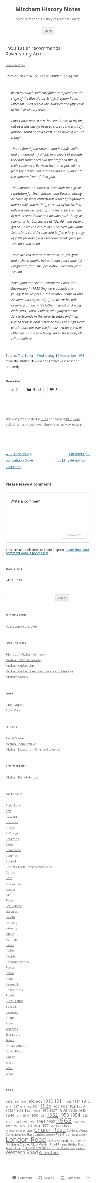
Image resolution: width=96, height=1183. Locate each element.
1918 (22, 1106)
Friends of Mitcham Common (26, 654)
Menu (48, 30)
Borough (12, 822)
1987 (52, 1125)
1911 (59, 1101)
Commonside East (20, 1134)
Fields (10, 900)
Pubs (44, 419)
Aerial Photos (15, 738)
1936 (44, 1110)
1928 (64, 1106)
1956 (8, 1122)
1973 (29, 1126)
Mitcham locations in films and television (34, 749)
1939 (72, 1110)
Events (10, 889)
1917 (15, 1106)
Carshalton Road (16, 1130)
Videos (10, 1057)
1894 (16, 1101)
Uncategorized (16, 1046)
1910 (48, 1101)
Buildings (12, 833)
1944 (10, 1115)
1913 (68, 1101)
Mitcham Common (73, 1140)
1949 (25, 1116)
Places (10, 967)
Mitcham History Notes (48, 9)
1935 (37, 1111)
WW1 (9, 1068)
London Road (26, 1139)
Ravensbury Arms (47, 424)
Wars (9, 1062)
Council (11, 861)
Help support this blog (21, 626)
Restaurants (14, 990)
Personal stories (17, 962)
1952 (52, 1115)
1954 (75, 1115)
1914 (76, 1101)
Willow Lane (49, 1152)
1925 (45, 1105)
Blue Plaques (15, 705)
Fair (8, 895)
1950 (34, 1115)
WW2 (9, 1073)
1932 (9, 1110)
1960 (31, 1121)
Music (10, 934)
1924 (36, 1106)
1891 (9, 1102)
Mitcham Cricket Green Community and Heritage (39, 671)
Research (12, 984)
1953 (64, 1115)
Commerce (13, 850)
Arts (8, 811)
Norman (11, 939)
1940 (82, 1110)
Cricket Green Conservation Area (29, 867)
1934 (28, 1110)
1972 (22, 1125)
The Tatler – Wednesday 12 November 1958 (51, 355)
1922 (29, 1106)
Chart (30, 1130)
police (10, 973)
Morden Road (48, 1144)
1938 (62, 1110)
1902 (30, 1101)
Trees (10, 1040)
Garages (12, 911)
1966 (83, 1122)
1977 (44, 1125)
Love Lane (53, 1140)
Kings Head (25, 424)
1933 (18, 1110)
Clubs (10, 844)
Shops (10, 1018)
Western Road (22, 1152)
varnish (80, 1148)
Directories (13, 883)
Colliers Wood (77, 1130)
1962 (51, 1121)
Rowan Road (13, 1148)
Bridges (11, 828)
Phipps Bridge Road (71, 1144)
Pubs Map (13, 710)
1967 (9, 1125)
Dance (10, 872)
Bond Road (63, 1126)
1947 (18, 1115)
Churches (12, 839)
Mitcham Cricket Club (20, 665)
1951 (42, 1115)
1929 (71, 1106)
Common (12, 855)
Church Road (50, 1129)
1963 (64, 1120)
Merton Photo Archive (21, 744)
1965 (76, 1122)
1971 (16, 1125)
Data (9, 878)
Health (10, 917)
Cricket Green (45, 1134)
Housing (11, 923)
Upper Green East (63, 1148)
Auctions (12, 816)
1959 (23, 1121)
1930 (80, 1106)
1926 (56, 1106)
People (11, 956)
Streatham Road (36, 1147)
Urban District (15, 1051)
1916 (8, 1106)
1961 (41, 1121)
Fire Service (14, 906)
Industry (11, 928)
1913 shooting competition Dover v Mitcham (20, 460)
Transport (13, 1034)
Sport (9, 1023)
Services (12, 1012)
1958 (68, 419)
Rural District (14, 1001)
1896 (23, 1101)
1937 (53, 1110)
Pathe (10, 950)
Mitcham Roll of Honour (22, 777)
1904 (38, 1101)
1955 (84, 1115)
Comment (74, 535)
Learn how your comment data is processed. (47, 551)
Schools (11, 1006)
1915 (85, 1101)
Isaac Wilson (79, 1134)
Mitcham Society (17, 677)
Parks (10, 945)
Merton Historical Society (23, 660)
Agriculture (13, 805)
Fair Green (63, 1134)
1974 (37, 1125)
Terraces (12, 1029)
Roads (10, 995)
